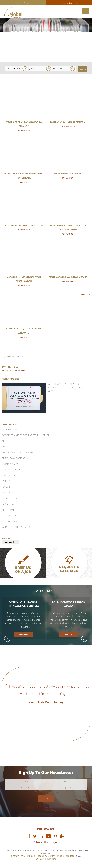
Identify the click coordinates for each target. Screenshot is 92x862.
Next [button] (84, 639)
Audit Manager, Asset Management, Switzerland (24, 175)
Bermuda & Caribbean (15, 458)
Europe (6, 486)
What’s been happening (16, 527)
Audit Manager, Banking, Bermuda (68, 276)
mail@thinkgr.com (46, 858)
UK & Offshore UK (12, 515)
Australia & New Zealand (17, 452)
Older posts (85, 294)
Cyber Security (11, 469)
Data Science (9, 475)
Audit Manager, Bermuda (68, 173)
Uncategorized (11, 521)
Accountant (9, 429)
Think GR (27, 15)
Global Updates (11, 498)
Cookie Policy (44, 855)
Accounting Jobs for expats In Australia (26, 435)
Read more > (23, 130)
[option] (23, 618)
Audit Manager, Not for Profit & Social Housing (68, 227)
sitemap (15, 855)
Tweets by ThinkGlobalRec (13, 370)
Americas (7, 446)
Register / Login (23, 3)
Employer (7, 481)
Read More (23, 634)
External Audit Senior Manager (68, 121)
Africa (6, 441)
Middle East (9, 504)
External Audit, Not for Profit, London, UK (24, 330)
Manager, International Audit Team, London (24, 279)
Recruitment (10, 509)
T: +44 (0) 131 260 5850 (64, 855)
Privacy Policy (28, 855)
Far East (7, 492)
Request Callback (69, 3)
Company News (11, 464)
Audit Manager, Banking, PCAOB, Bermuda (24, 124)
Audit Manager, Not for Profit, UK (24, 225)
